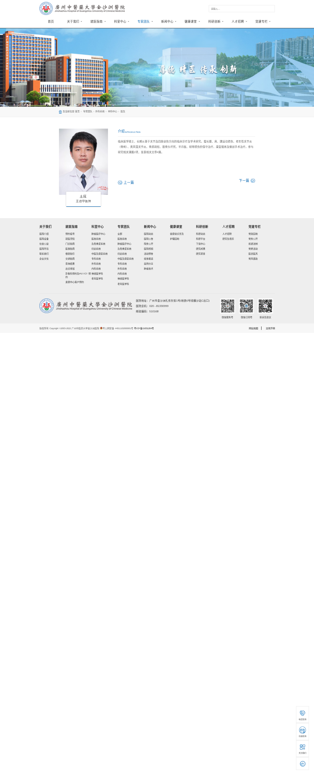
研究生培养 (228, 239)
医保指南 (70, 249)
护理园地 (174, 239)
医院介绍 (44, 234)
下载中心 (200, 244)
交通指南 (70, 259)
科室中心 (98, 226)
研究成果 (200, 249)
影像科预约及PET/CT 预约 (78, 275)
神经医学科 (97, 274)
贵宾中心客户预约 (74, 282)
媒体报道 (148, 259)
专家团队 (87, 111)
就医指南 (71, 226)
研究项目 (200, 254)
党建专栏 (255, 226)
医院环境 (44, 249)
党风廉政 (253, 259)
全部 (120, 234)
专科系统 (96, 259)
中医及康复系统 (100, 254)
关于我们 (45, 226)
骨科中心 (112, 111)
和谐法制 (253, 244)
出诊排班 (70, 269)
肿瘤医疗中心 (98, 234)
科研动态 (200, 234)
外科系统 (100, 111)
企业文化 (44, 259)
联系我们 (44, 254)
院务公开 (148, 244)
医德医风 (253, 254)
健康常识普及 (177, 234)
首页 (51, 21)
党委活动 (253, 249)
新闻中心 (150, 226)
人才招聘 (228, 226)
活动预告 (148, 254)
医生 (123, 111)
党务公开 (253, 239)
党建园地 (253, 234)
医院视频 (148, 249)
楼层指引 (70, 254)
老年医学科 (97, 278)
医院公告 (148, 239)
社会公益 (44, 244)
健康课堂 (176, 226)
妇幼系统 (96, 249)
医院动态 (148, 234)
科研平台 (200, 239)
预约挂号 (70, 234)
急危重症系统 (98, 244)
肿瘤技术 (148, 269)
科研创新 (202, 226)
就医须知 (70, 239)
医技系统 (96, 239)
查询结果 (70, 264)
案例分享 (148, 264)
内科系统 (96, 269)
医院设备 (44, 239)
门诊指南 (70, 244)
